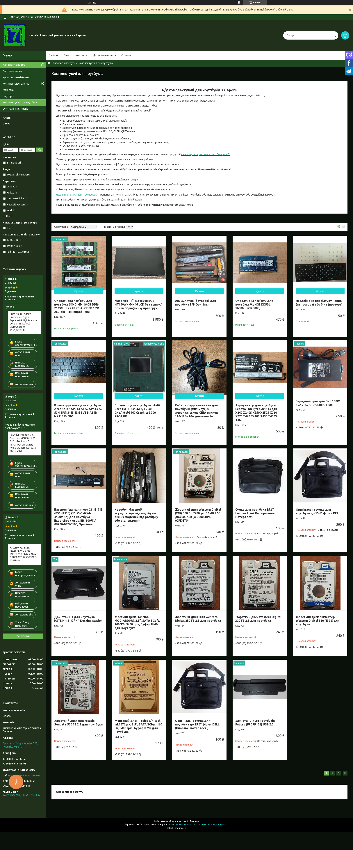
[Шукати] (334, 35)
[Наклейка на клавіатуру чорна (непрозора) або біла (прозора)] (320, 263)
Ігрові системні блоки (16, 77)
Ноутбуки (8, 96)
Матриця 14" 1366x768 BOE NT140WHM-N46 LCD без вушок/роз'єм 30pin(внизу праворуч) (138, 304)
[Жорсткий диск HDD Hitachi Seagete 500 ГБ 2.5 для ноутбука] (78, 687)
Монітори (8, 89)
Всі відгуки (23, 636)
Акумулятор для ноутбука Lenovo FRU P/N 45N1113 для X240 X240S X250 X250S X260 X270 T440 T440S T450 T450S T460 (256, 413)
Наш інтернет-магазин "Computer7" (77, 194)
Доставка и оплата (104, 55)
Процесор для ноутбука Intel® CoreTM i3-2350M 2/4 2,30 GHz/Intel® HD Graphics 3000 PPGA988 (138, 411)
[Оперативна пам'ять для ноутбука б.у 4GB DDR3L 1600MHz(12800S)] (260, 263)
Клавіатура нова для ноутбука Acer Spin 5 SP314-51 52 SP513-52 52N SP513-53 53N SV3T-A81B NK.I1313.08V (78, 411)
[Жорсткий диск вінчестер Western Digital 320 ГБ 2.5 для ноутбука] (320, 583)
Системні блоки (12, 71)
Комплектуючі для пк (16, 83)
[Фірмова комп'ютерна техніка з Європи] (15, 35)
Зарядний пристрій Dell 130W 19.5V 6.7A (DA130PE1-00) (318, 403)
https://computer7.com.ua (25, 775)
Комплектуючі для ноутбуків (20, 102)
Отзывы (126, 55)
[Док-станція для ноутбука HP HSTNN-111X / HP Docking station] (78, 583)
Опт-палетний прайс (15, 108)
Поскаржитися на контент (183, 824)
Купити (78, 291)
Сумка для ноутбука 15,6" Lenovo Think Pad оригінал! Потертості (255, 513)
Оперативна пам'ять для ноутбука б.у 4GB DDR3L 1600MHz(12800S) (254, 304)
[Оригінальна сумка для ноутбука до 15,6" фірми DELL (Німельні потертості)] (199, 687)
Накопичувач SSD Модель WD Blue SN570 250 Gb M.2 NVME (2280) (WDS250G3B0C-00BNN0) (24, 554)
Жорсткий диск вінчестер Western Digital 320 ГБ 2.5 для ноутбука (318, 620)
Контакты (82, 55)
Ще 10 (9, 216)
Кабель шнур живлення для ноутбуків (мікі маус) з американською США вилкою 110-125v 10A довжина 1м (197, 411)
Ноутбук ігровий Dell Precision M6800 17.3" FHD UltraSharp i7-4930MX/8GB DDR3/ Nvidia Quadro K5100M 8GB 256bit (23, 442)
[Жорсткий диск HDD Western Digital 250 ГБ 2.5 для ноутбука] (199, 583)
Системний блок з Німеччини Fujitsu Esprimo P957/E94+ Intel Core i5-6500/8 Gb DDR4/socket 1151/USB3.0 (24, 322)
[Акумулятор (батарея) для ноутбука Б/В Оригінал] (199, 263)
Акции (7, 117)
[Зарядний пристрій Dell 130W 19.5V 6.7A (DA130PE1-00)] (320, 367)
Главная (53, 55)
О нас (67, 55)
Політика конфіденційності (213, 824)
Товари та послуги (64, 63)
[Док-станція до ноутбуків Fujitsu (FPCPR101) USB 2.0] (260, 687)
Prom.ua (194, 821)
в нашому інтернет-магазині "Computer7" (205, 154)
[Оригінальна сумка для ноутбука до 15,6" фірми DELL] (320, 475)
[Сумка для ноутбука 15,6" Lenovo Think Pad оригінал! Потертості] (260, 475)
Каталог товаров (14, 64)
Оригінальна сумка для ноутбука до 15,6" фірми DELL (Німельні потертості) (197, 724)
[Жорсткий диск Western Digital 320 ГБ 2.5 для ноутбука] (260, 583)
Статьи (7, 123)
